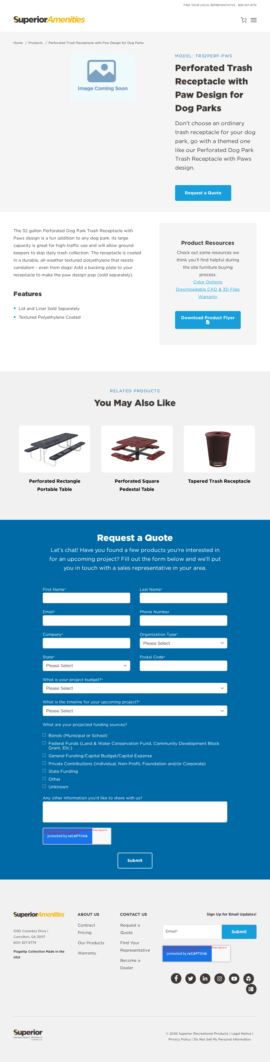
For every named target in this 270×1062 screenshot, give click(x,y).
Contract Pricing (86, 929)
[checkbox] (135, 761)
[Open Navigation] (254, 20)
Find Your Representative (135, 947)
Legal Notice (241, 1033)
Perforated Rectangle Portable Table (54, 485)
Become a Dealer (130, 964)
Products (35, 43)
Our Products (91, 943)
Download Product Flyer (208, 317)
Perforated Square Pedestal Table (137, 485)
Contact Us (133, 915)
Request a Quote (130, 929)
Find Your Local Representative (209, 5)
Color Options (207, 282)
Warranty (207, 296)
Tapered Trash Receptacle (219, 481)
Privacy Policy (180, 1039)
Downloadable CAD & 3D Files (208, 289)
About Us (88, 915)
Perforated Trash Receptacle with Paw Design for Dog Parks (96, 43)
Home (18, 43)
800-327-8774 (247, 5)
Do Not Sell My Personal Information (222, 1039)
